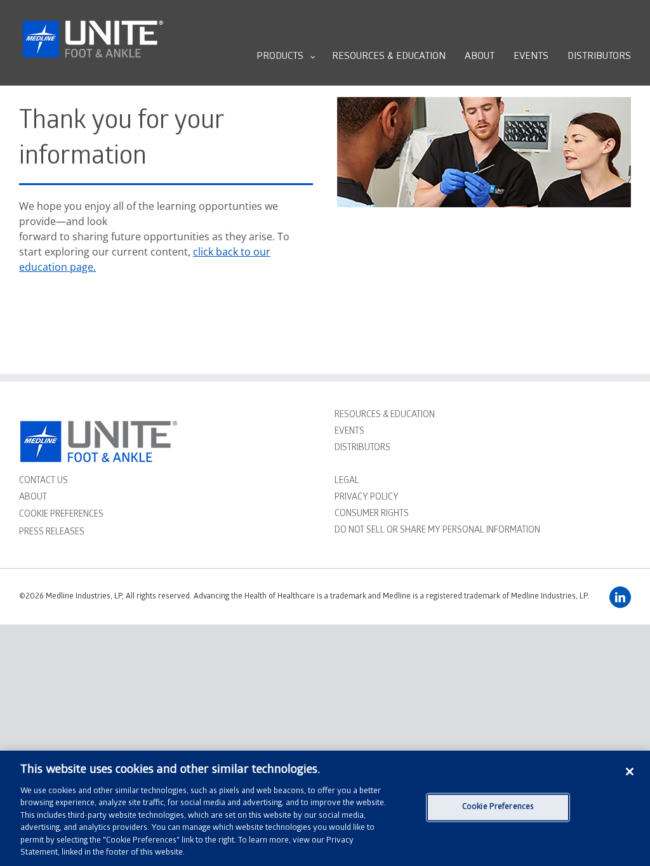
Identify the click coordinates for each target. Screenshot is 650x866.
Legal (347, 481)
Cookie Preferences (498, 807)
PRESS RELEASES (51, 532)
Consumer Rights (372, 514)
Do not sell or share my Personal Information (437, 531)
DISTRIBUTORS (362, 448)
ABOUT (33, 498)
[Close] (630, 771)
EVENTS (349, 432)
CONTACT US (43, 481)
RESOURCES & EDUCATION (385, 415)
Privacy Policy (367, 498)
